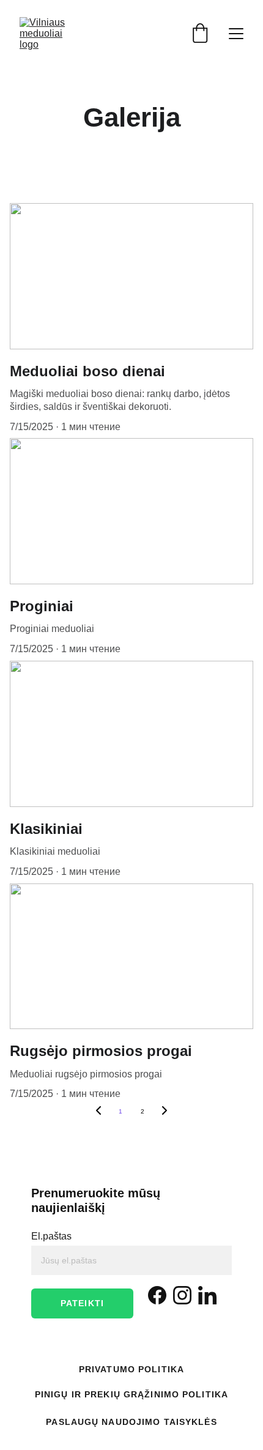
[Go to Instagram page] (182, 1295)
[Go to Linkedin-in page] (207, 1295)
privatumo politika (131, 1369)
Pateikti (82, 1303)
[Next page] (165, 1112)
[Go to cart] (200, 34)
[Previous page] (98, 1112)
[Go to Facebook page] (157, 1295)
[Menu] (236, 33)
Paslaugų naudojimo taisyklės (131, 1422)
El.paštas (51, 1236)
